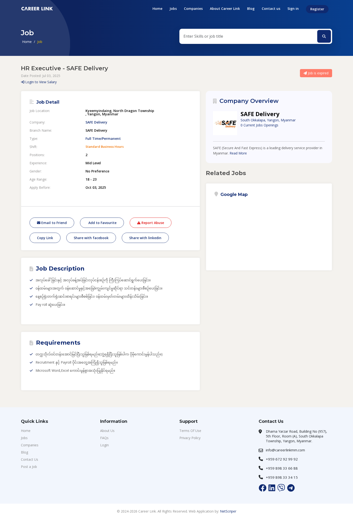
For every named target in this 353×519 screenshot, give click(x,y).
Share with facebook (91, 238)
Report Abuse (152, 222)
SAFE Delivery (96, 122)
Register (317, 9)
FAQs (104, 438)
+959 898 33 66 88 (282, 468)
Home (157, 8)
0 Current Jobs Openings (259, 125)
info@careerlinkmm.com (285, 450)
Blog (251, 8)
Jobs (173, 8)
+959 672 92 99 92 (282, 459)
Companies (193, 8)
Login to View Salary (40, 82)
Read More (238, 153)
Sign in (293, 8)
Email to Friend (53, 222)
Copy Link (45, 238)
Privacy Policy (190, 438)
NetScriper (228, 511)
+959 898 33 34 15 (282, 477)
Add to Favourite (101, 222)
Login (104, 445)
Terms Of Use (190, 430)
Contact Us (29, 459)
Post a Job (29, 466)
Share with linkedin (145, 238)
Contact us (271, 8)
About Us (107, 430)
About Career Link (225, 8)
